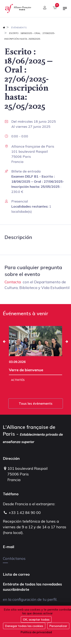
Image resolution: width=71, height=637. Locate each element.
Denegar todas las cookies (24, 626)
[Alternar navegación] (65, 10)
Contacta (13, 282)
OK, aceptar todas (36, 619)
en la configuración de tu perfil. (30, 599)
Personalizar (58, 626)
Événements (19, 27)
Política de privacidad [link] (36, 632)
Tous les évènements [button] (35, 403)
